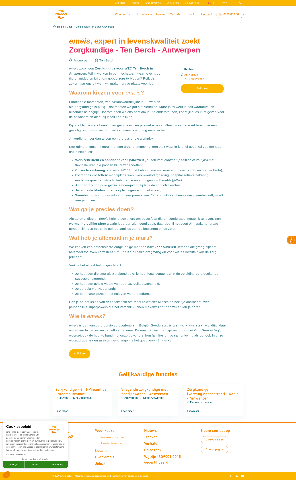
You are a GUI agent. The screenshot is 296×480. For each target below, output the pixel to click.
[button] (6, 474)
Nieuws (135, 2)
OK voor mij (57, 464)
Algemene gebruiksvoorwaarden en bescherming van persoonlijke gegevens (112, 476)
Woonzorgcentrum (112, 437)
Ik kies (35, 464)
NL (208, 2)
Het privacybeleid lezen (16, 454)
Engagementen (153, 2)
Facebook (231, 476)
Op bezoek (120, 2)
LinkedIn (236, 476)
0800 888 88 (231, 14)
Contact (206, 14)
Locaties (143, 14)
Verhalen (176, 14)
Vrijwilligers (173, 2)
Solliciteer (202, 88)
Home (60, 26)
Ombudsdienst (192, 2)
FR (213, 2)
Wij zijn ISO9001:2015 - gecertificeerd (163, 459)
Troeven (161, 14)
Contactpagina (215, 449)
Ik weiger (13, 464)
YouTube (242, 476)
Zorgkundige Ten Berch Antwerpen (95, 26)
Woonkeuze (122, 14)
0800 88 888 (216, 439)
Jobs (189, 14)
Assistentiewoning (112, 443)
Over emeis (105, 456)
